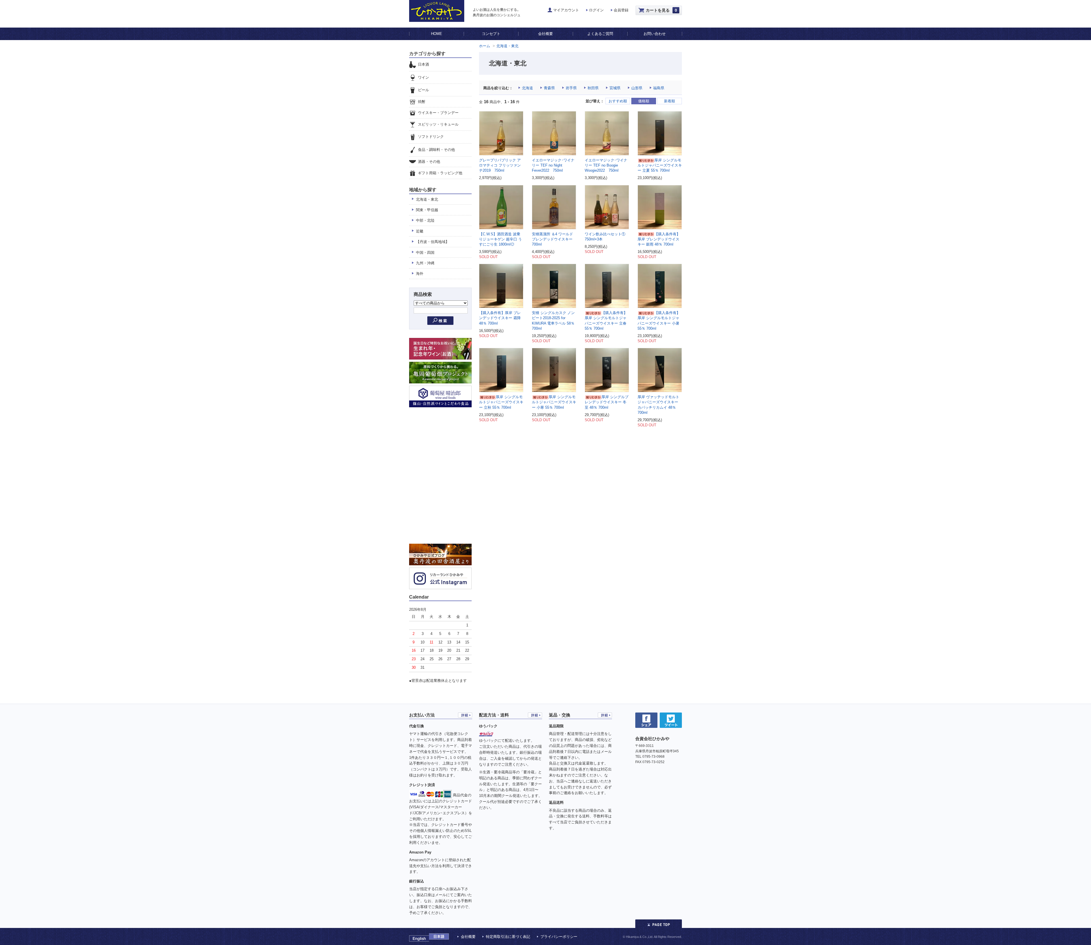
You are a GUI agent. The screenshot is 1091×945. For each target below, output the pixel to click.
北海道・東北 (507, 46)
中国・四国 (425, 252)
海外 (419, 273)
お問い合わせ (655, 34)
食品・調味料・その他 (436, 150)
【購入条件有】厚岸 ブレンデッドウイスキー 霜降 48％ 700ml (500, 318)
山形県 (636, 88)
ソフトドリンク (431, 137)
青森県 (549, 88)
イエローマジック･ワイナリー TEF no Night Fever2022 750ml (553, 165)
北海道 (527, 88)
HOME (436, 34)
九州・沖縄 (425, 263)
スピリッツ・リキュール (438, 124)
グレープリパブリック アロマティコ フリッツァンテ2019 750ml (500, 165)
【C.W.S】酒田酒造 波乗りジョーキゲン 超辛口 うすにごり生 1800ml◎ (500, 239)
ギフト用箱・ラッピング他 (440, 173)
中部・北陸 (425, 220)
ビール (423, 90)
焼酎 (421, 101)
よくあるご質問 (600, 34)
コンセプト (491, 34)
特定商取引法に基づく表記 (508, 936)
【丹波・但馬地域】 (432, 242)
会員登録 (621, 10)
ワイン (423, 77)
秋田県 (593, 88)
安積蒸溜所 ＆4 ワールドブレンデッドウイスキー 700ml (552, 239)
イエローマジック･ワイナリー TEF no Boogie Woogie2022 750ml (606, 165)
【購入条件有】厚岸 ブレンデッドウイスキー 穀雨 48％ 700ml (659, 239)
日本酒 (423, 64)
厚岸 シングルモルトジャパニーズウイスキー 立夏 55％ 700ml (660, 165)
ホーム (484, 46)
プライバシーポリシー (558, 936)
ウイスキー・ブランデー (438, 113)
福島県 (658, 88)
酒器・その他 (429, 161)
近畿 (419, 231)
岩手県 (571, 88)
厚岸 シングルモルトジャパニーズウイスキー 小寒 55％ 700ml (554, 402)
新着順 (669, 101)
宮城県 (615, 88)
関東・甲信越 (427, 210)
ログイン (596, 10)
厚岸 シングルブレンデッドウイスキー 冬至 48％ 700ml (606, 402)
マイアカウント (566, 10)
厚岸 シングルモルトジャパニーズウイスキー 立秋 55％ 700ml (501, 402)
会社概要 (545, 34)
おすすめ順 (618, 101)
